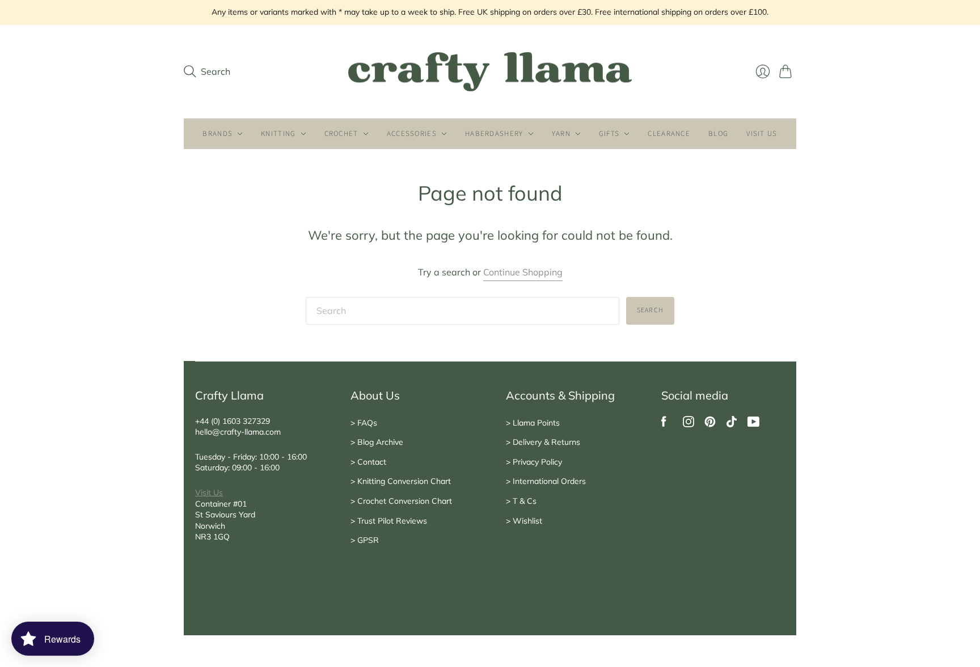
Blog (718, 134)
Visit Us (209, 492)
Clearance (669, 134)
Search (650, 310)
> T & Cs (521, 501)
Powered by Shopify (293, 630)
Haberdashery (494, 134)
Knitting (278, 134)
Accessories (412, 134)
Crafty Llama (234, 630)
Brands (217, 134)
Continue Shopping (523, 272)
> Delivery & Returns (543, 442)
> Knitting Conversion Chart (400, 481)
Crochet (341, 134)
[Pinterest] (710, 424)
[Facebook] (663, 424)
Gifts (609, 134)
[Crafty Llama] (490, 72)
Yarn (561, 134)
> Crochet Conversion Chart (401, 501)
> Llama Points (533, 423)
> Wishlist (524, 521)
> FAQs (363, 423)
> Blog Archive (376, 442)
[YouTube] (753, 424)
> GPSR (364, 540)
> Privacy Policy (534, 462)
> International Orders (546, 481)
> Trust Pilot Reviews (388, 521)
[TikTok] (731, 424)
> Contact (368, 462)
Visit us (761, 134)
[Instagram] (688, 424)
